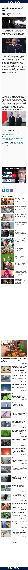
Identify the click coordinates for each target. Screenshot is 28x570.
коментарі (15, 33)
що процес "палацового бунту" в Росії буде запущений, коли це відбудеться (13, 138)
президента (14, 31)
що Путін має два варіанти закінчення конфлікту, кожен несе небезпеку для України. (13, 144)
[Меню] (26, 2)
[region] (14, 84)
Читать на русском (22, 15)
